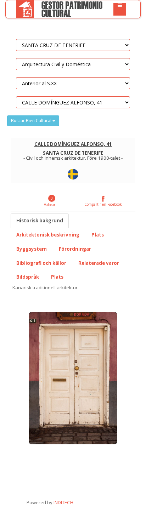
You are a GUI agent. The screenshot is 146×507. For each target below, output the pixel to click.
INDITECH (62, 502)
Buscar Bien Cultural (31, 121)
